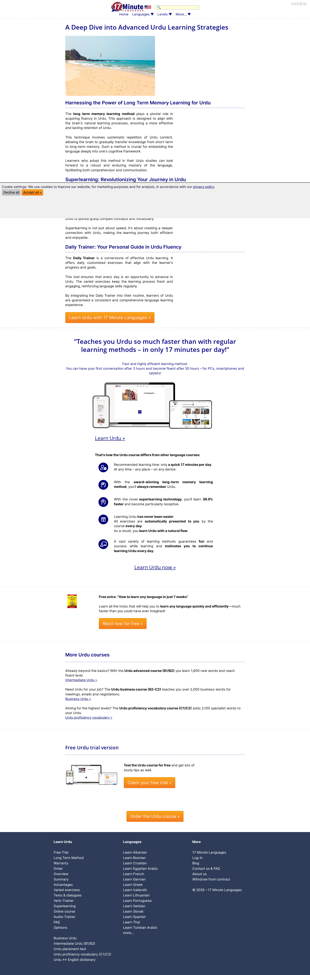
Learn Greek (133, 885)
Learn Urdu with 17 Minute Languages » (110, 317)
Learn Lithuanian (136, 895)
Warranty (61, 863)
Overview (61, 874)
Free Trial (61, 852)
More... (181, 14)
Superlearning (65, 906)
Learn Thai (131, 922)
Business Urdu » (78, 699)
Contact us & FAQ (206, 868)
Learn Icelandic (135, 890)
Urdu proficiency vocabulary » (88, 717)
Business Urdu (65, 938)
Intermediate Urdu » (81, 680)
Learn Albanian (135, 852)
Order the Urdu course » (155, 816)
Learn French (133, 874)
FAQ (57, 922)
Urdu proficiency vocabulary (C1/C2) (82, 954)
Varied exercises (67, 890)
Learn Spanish (134, 917)
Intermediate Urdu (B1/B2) (74, 943)
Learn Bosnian (134, 858)
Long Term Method (69, 858)
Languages (141, 14)
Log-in (197, 858)
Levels (163, 14)
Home (123, 14)
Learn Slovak (133, 911)
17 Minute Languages (209, 852)
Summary (61, 879)
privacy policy (203, 187)
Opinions (60, 927)
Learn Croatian (135, 863)
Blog (195, 863)
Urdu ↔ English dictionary (74, 960)
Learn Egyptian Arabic (140, 868)
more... (128, 933)
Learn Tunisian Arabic (140, 927)
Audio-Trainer (64, 917)
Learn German (134, 879)
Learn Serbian (134, 906)
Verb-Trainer (64, 901)
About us (199, 874)
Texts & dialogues (68, 895)
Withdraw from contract (211, 879)
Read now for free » (123, 623)
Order (58, 868)
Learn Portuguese (137, 901)
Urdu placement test (70, 949)
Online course (64, 911)
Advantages (63, 885)
